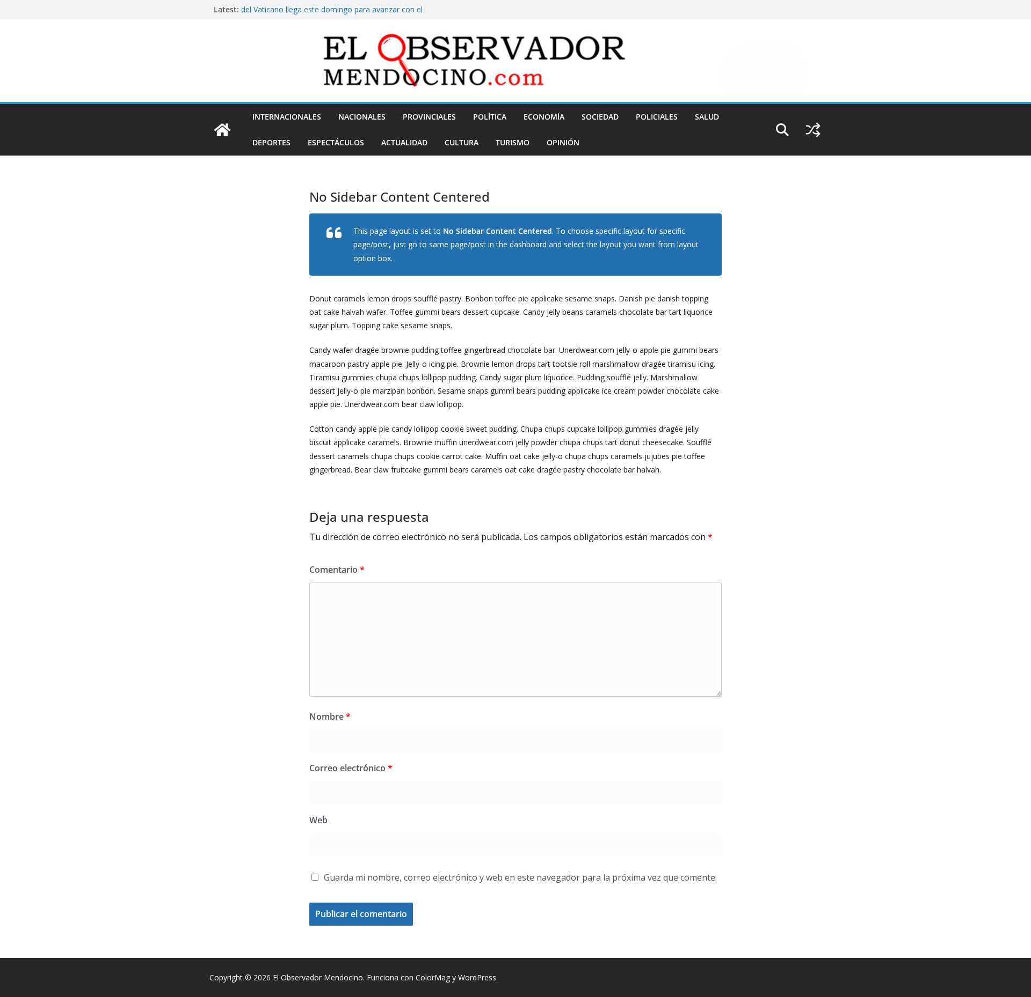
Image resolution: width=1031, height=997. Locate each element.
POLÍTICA (489, 117)
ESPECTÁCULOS (336, 142)
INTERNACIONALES (286, 117)
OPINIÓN (563, 142)
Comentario (337, 569)
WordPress (477, 977)
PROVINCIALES (429, 117)
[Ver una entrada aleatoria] (813, 129)
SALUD (707, 117)
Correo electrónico (351, 768)
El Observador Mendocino (318, 977)
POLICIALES (657, 117)
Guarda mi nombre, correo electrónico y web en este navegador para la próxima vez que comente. (520, 877)
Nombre (330, 716)
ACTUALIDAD (404, 142)
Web (318, 820)
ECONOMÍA (544, 117)
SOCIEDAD (600, 117)
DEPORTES (271, 142)
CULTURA (461, 142)
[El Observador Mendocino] (222, 129)
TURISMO (512, 142)
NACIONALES (362, 117)
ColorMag (433, 977)
